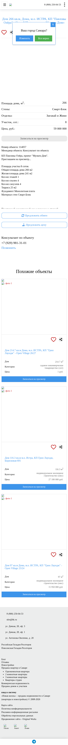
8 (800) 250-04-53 (52, 4)
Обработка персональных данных (17, 715)
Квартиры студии (13, 680)
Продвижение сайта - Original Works (18, 719)
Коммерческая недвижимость (15, 683)
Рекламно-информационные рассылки (19, 712)
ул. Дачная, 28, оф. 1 (15, 632)
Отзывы (5, 662)
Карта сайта (6, 705)
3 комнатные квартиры (16, 677)
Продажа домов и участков (14, 686)
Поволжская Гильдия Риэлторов (16, 648)
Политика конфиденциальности (16, 709)
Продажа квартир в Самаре (14, 668)
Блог (3, 659)
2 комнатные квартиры (16, 674)
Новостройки (7, 665)
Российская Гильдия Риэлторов (16, 644)
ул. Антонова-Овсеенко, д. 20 (19, 638)
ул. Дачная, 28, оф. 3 (15, 626)
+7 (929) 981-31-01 (14, 245)
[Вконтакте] (34, 726)
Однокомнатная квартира (17, 671)
